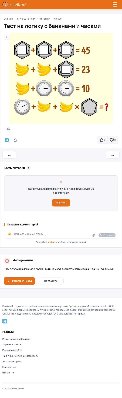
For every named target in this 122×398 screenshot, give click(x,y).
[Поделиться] (15, 140)
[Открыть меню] (115, 4)
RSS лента (8, 372)
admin (47, 19)
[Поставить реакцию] (8, 129)
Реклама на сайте (12, 350)
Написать (61, 202)
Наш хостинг (9, 367)
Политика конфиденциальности (20, 356)
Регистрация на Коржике (16, 339)
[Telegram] (4, 320)
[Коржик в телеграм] (7, 140)
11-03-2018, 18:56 (26, 19)
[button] (61, 237)
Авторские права (11, 361)
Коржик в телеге (11, 344)
